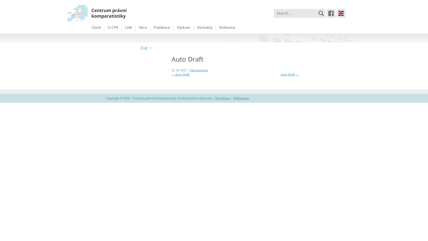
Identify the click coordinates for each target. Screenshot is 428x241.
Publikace (162, 27)
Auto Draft (181, 75)
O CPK (113, 27)
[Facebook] (331, 13)
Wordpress (222, 98)
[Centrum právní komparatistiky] (109, 13)
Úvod (96, 27)
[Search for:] (295, 13)
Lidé (128, 27)
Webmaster (241, 98)
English (341, 13)
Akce (143, 27)
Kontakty (204, 27)
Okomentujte (199, 70)
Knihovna (227, 27)
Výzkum (183, 27)
